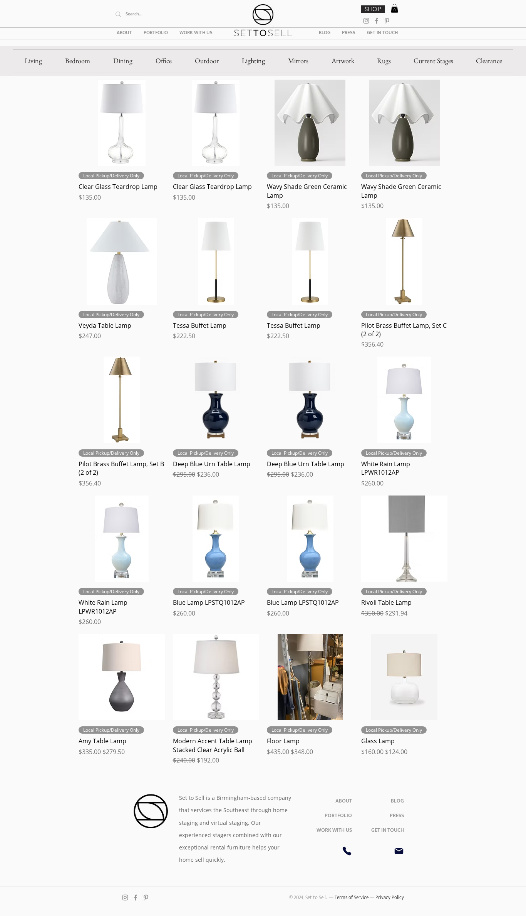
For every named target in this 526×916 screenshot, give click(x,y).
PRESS (397, 815)
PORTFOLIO (338, 815)
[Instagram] (366, 21)
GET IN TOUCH (387, 830)
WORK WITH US (334, 830)
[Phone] (347, 851)
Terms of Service (352, 897)
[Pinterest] (387, 21)
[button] (394, 8)
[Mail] (399, 851)
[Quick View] (122, 123)
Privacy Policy (389, 897)
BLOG (397, 800)
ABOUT (343, 800)
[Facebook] (376, 21)
